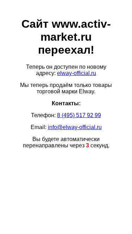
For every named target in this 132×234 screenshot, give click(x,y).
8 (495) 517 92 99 (79, 115)
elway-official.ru (76, 73)
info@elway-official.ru (75, 127)
